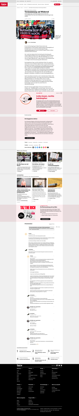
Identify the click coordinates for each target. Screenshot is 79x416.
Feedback (30, 400)
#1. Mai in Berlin (45, 142)
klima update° (19, 389)
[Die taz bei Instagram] (61, 365)
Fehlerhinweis (36, 145)
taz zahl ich (54, 373)
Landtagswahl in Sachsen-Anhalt (33, 376)
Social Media (31, 372)
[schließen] (61, 93)
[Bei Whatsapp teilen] (41, 147)
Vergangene (42, 391)
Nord (18, 379)
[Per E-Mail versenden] (33, 147)
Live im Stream (42, 389)
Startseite (18, 7)
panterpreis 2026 (55, 378)
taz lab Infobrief (31, 391)
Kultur (18, 375)
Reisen (18, 400)
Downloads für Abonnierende (34, 404)
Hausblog (41, 372)
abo (52, 370)
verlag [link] (18, 1)
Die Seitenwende (43, 373)
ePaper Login (31, 403)
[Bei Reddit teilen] (46, 147)
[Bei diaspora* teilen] (43, 147)
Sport (18, 376)
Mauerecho (19, 391)
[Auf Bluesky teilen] (37, 147)
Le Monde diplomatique (56, 390)
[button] (61, 4)
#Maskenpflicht (35, 142)
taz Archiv (53, 391)
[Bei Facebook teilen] (39, 147)
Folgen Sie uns (53, 365)
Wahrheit (18, 381)
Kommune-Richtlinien (54, 408)
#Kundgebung (40, 142)
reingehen (18, 394)
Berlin (21, 7)
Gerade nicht (58, 93)
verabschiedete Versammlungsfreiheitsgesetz (43, 66)
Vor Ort (41, 388)
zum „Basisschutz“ (42, 55)
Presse (41, 376)
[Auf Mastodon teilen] (35, 147)
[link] (18, 4)
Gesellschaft (19, 373)
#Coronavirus (30, 142)
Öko (17, 372)
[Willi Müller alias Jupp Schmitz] (28, 307)
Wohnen (30, 373)
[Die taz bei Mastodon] (57, 365)
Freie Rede (19, 392)
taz (19, 365)
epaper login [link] (59, 1)
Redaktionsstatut (47, 408)
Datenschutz (46, 410)
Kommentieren (31, 145)
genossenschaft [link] (54, 1)
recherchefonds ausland (56, 375)
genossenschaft (54, 372)
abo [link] (51, 1)
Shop (18, 403)
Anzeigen (18, 404)
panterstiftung (54, 376)
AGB (53, 410)
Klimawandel (31, 379)
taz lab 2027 (42, 392)
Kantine (18, 401)
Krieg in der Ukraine (32, 378)
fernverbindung (19, 388)
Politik (18, 370)
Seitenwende (57, 410)
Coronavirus (25, 7)
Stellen (41, 375)
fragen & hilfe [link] (29, 1)
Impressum (51, 410)
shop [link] (25, 1)
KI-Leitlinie (60, 408)
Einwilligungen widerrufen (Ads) (45, 411)
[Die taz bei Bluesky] (59, 365)
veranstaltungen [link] (21, 1)
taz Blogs (53, 387)
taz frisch (30, 388)
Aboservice (30, 401)
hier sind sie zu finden (35, 229)
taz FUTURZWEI (54, 388)
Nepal (29, 370)
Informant (42, 410)
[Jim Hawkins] (26, 250)
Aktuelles (41, 370)
